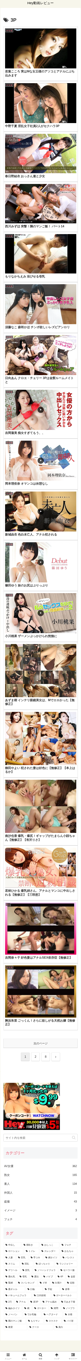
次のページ (41, 1043)
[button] (73, 1137)
